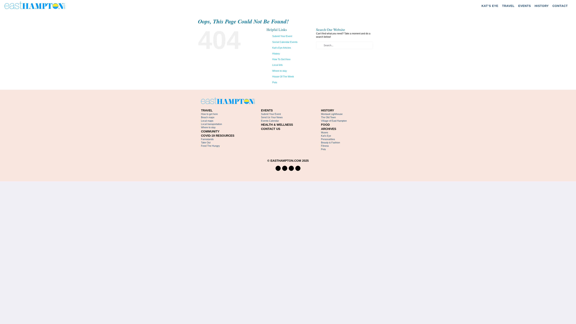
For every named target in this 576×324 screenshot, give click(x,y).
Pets (274, 82)
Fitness (325, 146)
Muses (324, 132)
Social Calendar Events (284, 42)
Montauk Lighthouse (332, 114)
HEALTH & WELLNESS (277, 124)
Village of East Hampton (334, 121)
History (276, 53)
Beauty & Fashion (330, 142)
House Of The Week (283, 76)
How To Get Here (281, 59)
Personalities (328, 139)
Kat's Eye (326, 136)
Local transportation (211, 124)
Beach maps (207, 117)
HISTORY (327, 110)
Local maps (207, 121)
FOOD (325, 124)
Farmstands (207, 139)
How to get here (209, 114)
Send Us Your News (272, 117)
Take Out (205, 142)
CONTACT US (270, 128)
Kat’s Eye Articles (281, 47)
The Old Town (328, 117)
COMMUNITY (210, 131)
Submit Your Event (282, 36)
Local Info (277, 65)
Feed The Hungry (210, 146)
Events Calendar (270, 121)
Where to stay (279, 71)
